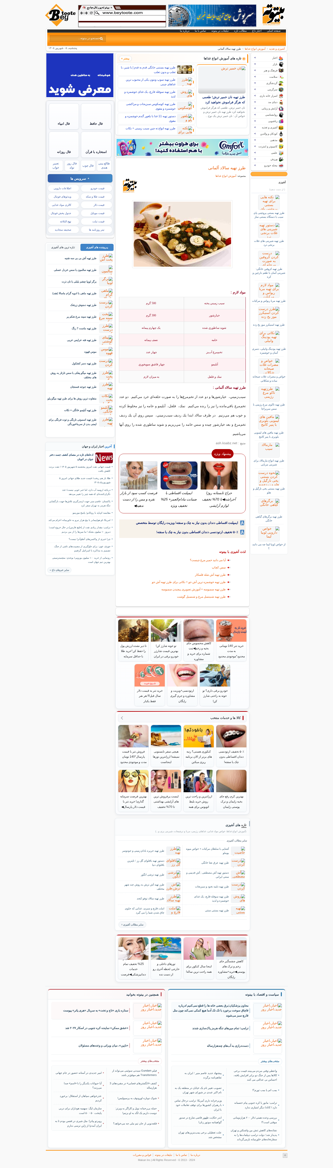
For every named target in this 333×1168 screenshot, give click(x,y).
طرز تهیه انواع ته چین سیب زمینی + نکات (151, 128)
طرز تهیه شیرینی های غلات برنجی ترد (269, 242)
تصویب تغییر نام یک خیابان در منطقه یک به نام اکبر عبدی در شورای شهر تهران (198, 1090)
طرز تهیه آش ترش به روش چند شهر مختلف (144, 886)
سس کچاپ (219, 567)
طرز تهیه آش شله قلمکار (210, 574)
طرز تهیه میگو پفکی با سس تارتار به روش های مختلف (73, 374)
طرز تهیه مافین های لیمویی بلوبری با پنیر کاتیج (269, 434)
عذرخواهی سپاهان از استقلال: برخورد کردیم (81, 1098)
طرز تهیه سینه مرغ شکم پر (82, 316)
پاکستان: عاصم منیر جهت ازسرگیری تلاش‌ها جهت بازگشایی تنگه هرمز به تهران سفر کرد (79, 503)
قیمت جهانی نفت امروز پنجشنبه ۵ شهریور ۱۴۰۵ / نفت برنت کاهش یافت (79, 468)
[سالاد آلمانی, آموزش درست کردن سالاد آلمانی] (182, 234)
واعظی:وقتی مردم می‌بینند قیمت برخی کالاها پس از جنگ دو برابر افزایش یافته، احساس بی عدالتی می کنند (255, 1075)
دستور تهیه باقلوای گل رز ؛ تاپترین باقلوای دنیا (145, 862)
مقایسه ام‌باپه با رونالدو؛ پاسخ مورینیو (91, 512)
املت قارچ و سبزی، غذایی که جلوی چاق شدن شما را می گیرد (144, 910)
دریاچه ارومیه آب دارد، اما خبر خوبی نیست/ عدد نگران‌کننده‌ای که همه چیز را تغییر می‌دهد (86, 492)
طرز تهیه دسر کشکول (84, 363)
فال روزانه (64, 152)
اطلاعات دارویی (62, 188)
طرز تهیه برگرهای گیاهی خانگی (268, 518)
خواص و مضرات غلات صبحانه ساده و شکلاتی (269, 378)
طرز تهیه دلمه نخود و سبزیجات (212, 886)
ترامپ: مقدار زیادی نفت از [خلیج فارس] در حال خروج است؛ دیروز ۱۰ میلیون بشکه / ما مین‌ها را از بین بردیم (79, 529)
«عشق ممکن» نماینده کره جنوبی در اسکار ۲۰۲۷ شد (96, 1028)
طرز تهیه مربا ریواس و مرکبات (269, 300)
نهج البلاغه (65, 221)
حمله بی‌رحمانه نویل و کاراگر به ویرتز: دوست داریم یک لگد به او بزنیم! (136, 1110)
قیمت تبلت (98, 221)
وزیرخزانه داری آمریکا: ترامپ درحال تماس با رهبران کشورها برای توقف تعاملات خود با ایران (198, 1105)
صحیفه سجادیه (63, 229)
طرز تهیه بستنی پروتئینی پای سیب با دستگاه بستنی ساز (269, 214)
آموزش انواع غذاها (255, 48)
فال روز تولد (72, 165)
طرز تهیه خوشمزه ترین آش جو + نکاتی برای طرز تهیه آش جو (189, 582)
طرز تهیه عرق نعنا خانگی (215, 862)
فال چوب (88, 165)
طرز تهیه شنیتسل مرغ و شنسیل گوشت (201, 596)
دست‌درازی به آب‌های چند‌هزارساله (227, 1045)
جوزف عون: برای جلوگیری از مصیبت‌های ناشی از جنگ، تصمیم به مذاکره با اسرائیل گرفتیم (82, 548)
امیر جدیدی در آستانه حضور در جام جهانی (79, 1072)
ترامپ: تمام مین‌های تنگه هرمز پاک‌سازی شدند (220, 1028)
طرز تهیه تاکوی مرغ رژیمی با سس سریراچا (269, 406)
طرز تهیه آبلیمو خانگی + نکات (80, 410)
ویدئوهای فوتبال (62, 196)
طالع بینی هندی (104, 165)
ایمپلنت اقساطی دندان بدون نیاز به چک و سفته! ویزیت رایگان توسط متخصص (187, 523)
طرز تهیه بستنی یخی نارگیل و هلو (269, 490)
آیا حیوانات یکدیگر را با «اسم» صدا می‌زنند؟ (83, 1085)
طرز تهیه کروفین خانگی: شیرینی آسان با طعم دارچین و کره (269, 272)
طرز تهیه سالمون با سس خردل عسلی (75, 269)
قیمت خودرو (97, 188)
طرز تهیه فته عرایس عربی (82, 340)
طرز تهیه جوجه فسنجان (83, 386)
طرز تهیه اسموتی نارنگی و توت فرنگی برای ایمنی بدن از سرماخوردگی (73, 421)
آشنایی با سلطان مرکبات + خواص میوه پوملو (207, 850)
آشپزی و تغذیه (277, 48)
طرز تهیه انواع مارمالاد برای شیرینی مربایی (269, 462)
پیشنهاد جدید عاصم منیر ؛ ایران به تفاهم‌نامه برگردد (203, 1075)
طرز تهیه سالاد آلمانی (227, 168)
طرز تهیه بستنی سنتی (217, 910)
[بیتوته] (61, 25)
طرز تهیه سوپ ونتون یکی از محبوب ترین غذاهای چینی (151, 82)
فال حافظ (96, 123)
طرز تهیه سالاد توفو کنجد (150, 898)
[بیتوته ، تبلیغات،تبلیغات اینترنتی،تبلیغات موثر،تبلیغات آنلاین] (122, 16)
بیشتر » (125, 58)
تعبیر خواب (55, 165)
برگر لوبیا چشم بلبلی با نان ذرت (79, 281)
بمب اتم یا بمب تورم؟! (264, 1090)
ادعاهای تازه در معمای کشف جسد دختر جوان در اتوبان (71, 457)
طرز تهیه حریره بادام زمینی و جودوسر (143, 850)
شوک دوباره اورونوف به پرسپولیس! (137, 1098)
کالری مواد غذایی (61, 204)
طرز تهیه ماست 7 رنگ (84, 328)
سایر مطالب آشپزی (133, 924)
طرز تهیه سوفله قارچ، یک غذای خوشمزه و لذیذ (150, 94)
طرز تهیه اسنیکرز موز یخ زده (269, 324)
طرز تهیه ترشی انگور (152, 874)
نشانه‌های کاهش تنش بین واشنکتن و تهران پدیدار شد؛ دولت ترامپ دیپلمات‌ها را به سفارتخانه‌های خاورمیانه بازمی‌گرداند (254, 1135)
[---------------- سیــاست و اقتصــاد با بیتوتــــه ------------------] (262, 994)
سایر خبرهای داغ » (59, 570)
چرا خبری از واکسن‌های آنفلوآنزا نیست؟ (89, 539)
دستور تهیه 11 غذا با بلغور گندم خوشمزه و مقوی (150, 118)
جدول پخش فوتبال (61, 213)
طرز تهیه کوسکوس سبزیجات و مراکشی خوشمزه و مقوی (151, 106)
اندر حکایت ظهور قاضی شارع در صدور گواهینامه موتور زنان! (200, 1119)
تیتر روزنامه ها (96, 229)
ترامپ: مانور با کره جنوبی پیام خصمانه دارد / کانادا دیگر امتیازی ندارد (255, 1105)
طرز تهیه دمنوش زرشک (83, 304)
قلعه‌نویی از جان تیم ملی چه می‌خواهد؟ (135, 1123)
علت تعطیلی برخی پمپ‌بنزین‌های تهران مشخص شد (200, 1134)
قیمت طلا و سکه (95, 196)
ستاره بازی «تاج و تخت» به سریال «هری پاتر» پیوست (95, 1010)
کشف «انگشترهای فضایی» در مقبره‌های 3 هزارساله (133, 1085)
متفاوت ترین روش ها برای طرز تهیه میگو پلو (72, 398)
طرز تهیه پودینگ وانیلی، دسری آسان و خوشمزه (269, 350)
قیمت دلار (99, 204)
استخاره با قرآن (96, 152)
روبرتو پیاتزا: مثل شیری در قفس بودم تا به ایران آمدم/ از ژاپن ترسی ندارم (78, 1123)
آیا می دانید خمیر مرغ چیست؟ (208, 560)
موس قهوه (90, 351)
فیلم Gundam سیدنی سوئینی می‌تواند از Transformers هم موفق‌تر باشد (134, 1072)
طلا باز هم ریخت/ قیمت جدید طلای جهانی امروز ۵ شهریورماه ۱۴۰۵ (84, 480)
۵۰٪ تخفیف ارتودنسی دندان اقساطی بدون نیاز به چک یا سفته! (197, 532)
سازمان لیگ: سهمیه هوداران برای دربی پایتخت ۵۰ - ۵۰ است (80, 1110)
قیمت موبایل (97, 213)
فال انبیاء (64, 123)
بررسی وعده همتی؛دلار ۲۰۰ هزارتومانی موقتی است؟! (255, 1119)
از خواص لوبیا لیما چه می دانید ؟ (268, 546)
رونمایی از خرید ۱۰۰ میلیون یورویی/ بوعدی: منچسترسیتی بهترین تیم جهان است (81, 559)
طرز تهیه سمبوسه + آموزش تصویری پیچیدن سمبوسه (193, 589)
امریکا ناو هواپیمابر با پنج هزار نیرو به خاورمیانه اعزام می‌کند (79, 520)
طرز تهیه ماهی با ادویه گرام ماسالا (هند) (74, 293)
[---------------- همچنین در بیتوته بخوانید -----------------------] (142, 994)
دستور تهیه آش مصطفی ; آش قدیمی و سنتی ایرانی (207, 874)
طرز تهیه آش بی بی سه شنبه (81, 258)
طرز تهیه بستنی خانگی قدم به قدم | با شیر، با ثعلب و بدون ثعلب (148, 70)
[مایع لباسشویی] (182, 147)
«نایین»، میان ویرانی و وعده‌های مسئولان (103, 1045)
